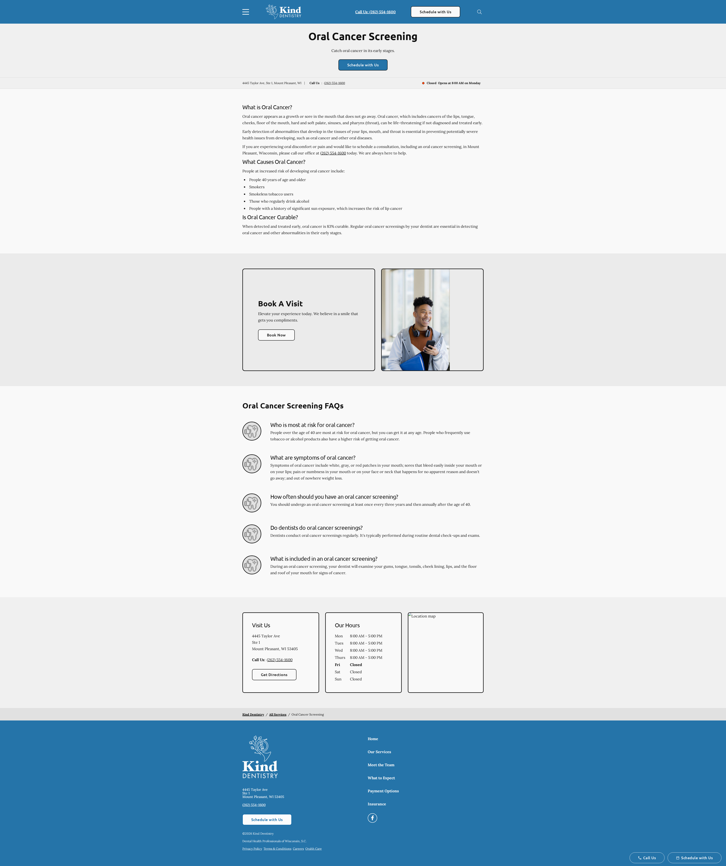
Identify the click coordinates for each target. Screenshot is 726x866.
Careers (298, 849)
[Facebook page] (372, 818)
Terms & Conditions (277, 849)
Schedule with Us (435, 11)
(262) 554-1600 (334, 83)
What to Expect (381, 777)
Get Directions (274, 674)
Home (373, 738)
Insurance (377, 804)
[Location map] (445, 652)
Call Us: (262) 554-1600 (375, 11)
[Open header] (246, 12)
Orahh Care (313, 849)
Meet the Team (381, 764)
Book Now (276, 334)
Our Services (379, 751)
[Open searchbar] (479, 12)
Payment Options (383, 791)
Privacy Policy (252, 849)
